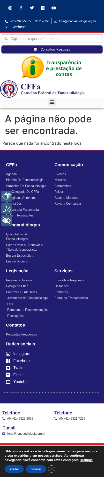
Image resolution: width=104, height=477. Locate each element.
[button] (52, 102)
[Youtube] (53, 8)
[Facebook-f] (21, 8)
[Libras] (6, 196)
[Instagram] (10, 8)
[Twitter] (32, 8)
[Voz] (6, 208)
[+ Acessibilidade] (6, 220)
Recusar (35, 469)
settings (86, 460)
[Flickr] (42, 8)
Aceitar (14, 469)
